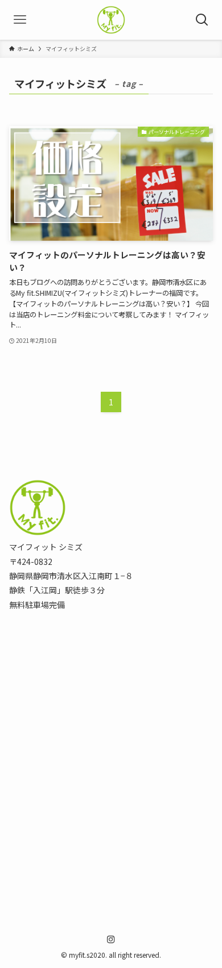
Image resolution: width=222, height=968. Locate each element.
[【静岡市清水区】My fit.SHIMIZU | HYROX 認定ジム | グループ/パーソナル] (111, 20)
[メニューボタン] (20, 20)
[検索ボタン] (202, 20)
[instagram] (111, 940)
